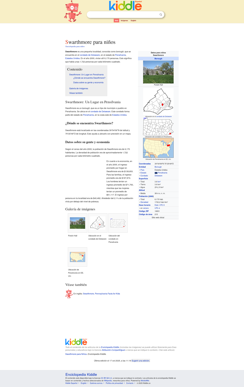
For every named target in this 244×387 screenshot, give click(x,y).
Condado (144, 175)
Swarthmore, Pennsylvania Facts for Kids (101, 293)
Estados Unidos (72, 58)
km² (159, 181)
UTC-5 (162, 205)
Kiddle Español (71, 383)
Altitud (142, 190)
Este (156, 205)
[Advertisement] (121, 30)
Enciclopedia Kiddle (110, 347)
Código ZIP (144, 211)
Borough (158, 58)
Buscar (161, 14)
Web (116, 20)
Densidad (144, 202)
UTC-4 (157, 208)
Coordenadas (145, 163)
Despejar (155, 14)
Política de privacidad (114, 383)
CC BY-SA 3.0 (106, 378)
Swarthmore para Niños (76, 354)
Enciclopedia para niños (75, 46)
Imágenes (124, 20)
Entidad (142, 167)
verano (146, 208)
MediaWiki (145, 380)
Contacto (129, 383)
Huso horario (144, 205)
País (142, 169)
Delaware (158, 175)
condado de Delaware (164, 116)
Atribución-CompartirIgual (113, 349)
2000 (151, 196)
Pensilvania (162, 172)
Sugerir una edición (140, 360)
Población (143, 196)
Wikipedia (108, 380)
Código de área (145, 214)
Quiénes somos (96, 383)
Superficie (143, 178)
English (133, 20)
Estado (143, 172)
